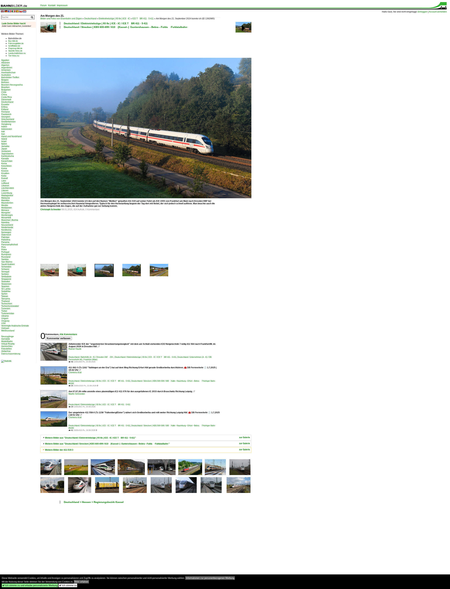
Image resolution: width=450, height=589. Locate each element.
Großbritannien (8, 121)
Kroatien (5, 173)
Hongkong (6, 124)
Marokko (5, 200)
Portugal (5, 252)
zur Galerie (244, 437)
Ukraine (5, 316)
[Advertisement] (130, 43)
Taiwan (4, 296)
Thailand (5, 301)
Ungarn (4, 318)
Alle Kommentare (68, 334)
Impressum (62, 5)
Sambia (5, 259)
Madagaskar (7, 195)
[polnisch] (20, 11)
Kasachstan (6, 161)
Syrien (4, 294)
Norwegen (6, 232)
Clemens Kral (75, 372)
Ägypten (5, 60)
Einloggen (423, 12)
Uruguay (5, 321)
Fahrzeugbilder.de (16, 43)
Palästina (5, 239)
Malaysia (5, 198)
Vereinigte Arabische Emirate (15, 326)
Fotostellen (6, 349)
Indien (4, 126)
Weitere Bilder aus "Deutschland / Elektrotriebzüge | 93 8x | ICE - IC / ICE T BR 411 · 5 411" (90, 438)
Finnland (5, 112)
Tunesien (5, 308)
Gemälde (5, 339)
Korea (4, 168)
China (4, 94)
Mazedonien (7, 203)
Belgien (5, 80)
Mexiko (4, 205)
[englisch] (2, 11)
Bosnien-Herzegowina (12, 85)
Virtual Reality (8, 344)
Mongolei (5, 212)
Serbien (5, 274)
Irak (3, 131)
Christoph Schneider (50, 209)
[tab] (145, 438)
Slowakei (5, 281)
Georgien (5, 117)
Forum (43, 5)
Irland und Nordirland (11, 136)
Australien (6, 75)
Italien (4, 144)
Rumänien (6, 254)
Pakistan (5, 237)
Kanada (5, 158)
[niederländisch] (24, 11)
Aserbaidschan (8, 72)
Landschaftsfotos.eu (17, 53)
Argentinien (6, 67)
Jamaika (5, 146)
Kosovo (4, 171)
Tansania (5, 298)
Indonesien (6, 129)
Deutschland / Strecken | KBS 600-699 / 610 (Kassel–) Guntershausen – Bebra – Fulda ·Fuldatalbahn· (126, 27)
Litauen (4, 190)
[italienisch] (13, 11)
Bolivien (5, 82)
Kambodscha (7, 156)
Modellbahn (7, 341)
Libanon (5, 185)
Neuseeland (7, 225)
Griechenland (7, 119)
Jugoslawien (7, 153)
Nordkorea (6, 230)
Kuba (3, 176)
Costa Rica (6, 97)
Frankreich (6, 114)
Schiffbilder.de (14, 46)
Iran (3, 134)
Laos (3, 180)
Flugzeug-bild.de (15, 48)
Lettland (5, 183)
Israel (4, 141)
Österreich (6, 235)
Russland (5, 257)
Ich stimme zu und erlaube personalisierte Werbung (29, 585)
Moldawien (6, 208)
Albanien (5, 62)
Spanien (5, 286)
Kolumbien (6, 166)
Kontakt (51, 5)
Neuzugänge (7, 336)
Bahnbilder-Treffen (10, 77)
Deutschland (90, 18)
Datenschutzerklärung (10, 354)
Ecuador (5, 104)
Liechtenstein (7, 188)
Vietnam (5, 328)
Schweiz (5, 269)
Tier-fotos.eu (13, 56)
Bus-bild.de (13, 41)
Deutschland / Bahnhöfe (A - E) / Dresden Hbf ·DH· (91, 357)
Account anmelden (438, 12)
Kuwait (4, 178)
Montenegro (7, 215)
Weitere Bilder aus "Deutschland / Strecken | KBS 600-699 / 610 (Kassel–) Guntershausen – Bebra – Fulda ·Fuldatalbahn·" (107, 444)
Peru (3, 247)
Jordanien (6, 151)
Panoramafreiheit (9, 244)
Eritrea (4, 107)
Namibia (5, 222)
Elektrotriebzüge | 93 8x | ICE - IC (114, 18)
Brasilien (5, 87)
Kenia (4, 163)
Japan (4, 149)
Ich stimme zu (68, 585)
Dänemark (6, 99)
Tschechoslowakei (10, 306)
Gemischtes (6, 346)
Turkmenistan (7, 313)
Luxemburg (6, 193)
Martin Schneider (77, 394)
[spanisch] (17, 11)
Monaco (5, 210)
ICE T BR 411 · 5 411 (143, 18)
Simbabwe (6, 276)
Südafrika (5, 291)
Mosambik (6, 217)
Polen (4, 249)
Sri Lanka (5, 289)
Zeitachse (6, 351)
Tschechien (6, 303)
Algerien (5, 65)
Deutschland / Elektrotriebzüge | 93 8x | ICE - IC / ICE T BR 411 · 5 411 (106, 23)
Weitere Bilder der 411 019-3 (59, 450)
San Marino (6, 262)
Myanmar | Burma (9, 220)
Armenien (6, 70)
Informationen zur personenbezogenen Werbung (210, 578)
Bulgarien (6, 90)
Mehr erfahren (81, 581)
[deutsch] (6, 11)
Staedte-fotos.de (15, 51)
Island (4, 139)
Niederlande (7, 227)
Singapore (6, 279)
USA (3, 323)
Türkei (4, 311)
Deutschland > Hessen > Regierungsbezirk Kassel (94, 502)
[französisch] (9, 11)
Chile (3, 92)
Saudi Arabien (8, 264)
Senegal (5, 271)
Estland (4, 109)
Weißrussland (7, 330)
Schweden (6, 267)
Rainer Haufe (75, 349)
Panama (5, 242)
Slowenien (6, 284)
